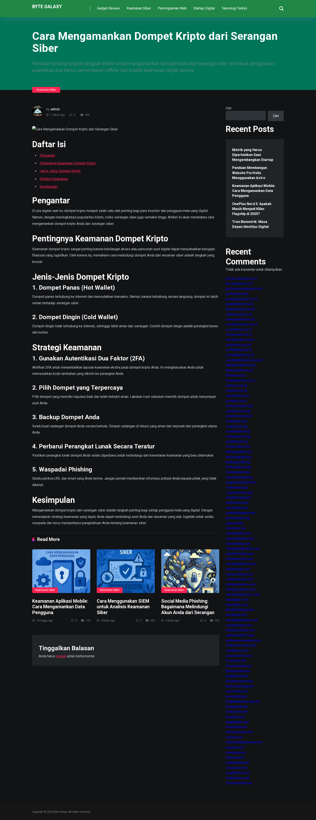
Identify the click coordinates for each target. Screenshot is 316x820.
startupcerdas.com (240, 579)
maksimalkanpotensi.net (244, 742)
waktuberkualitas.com (242, 620)
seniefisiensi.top (238, 411)
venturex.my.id (236, 385)
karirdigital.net (236, 696)
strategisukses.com (241, 589)
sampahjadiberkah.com (243, 549)
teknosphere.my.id (239, 370)
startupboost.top (238, 436)
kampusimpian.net (239, 681)
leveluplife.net (236, 727)
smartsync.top (236, 421)
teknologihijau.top (239, 457)
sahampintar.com (238, 533)
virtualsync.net (236, 768)
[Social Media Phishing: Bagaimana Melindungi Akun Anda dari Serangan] (190, 571)
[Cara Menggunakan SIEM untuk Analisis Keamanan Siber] (126, 571)
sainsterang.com (238, 544)
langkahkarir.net (237, 722)
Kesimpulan (48, 187)
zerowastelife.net (239, 783)
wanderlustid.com (239, 625)
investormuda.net (239, 666)
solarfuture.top (237, 426)
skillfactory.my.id (238, 345)
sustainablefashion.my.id (244, 360)
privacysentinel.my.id (241, 278)
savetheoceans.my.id (241, 324)
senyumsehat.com (239, 574)
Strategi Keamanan (54, 179)
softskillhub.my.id (239, 350)
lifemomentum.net (239, 732)
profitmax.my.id (237, 294)
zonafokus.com (237, 651)
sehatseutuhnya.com (241, 564)
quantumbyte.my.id (239, 304)
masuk (61, 656)
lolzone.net (234, 737)
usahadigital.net (237, 763)
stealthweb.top (237, 442)
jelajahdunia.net (237, 676)
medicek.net (235, 747)
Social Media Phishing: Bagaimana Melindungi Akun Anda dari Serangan (187, 606)
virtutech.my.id (236, 391)
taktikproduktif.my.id (241, 365)
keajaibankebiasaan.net (243, 702)
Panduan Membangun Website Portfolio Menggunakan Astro (249, 173)
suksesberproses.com (243, 594)
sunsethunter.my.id (239, 355)
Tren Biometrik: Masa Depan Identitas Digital (250, 224)
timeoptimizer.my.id (240, 380)
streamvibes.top (238, 447)
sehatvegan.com (238, 569)
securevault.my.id (239, 334)
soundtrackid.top (238, 431)
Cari (229, 108)
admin (55, 109)
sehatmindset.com (239, 559)
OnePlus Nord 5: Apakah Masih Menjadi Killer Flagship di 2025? (251, 209)
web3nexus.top (237, 503)
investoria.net (236, 661)
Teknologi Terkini (234, 8)
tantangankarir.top (239, 452)
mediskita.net (236, 753)
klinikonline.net (237, 712)
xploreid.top (235, 523)
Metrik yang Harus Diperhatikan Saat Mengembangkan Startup (252, 155)
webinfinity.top (236, 508)
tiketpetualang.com (240, 610)
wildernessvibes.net (241, 645)
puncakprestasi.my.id (241, 299)
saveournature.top (239, 406)
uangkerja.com (236, 615)
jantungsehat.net (238, 671)
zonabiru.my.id (236, 401)
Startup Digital (204, 8)
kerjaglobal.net (236, 707)
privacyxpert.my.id (239, 283)
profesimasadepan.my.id (244, 289)
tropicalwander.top (239, 477)
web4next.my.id (237, 396)
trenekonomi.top (238, 472)
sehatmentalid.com (240, 554)
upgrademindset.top (241, 482)
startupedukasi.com (240, 584)
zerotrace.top (236, 528)
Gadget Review (108, 8)
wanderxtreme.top (239, 493)
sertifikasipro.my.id (240, 340)
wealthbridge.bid (238, 498)
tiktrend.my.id (235, 375)
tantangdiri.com (237, 600)
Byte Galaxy (47, 6)
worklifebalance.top (240, 513)
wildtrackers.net (238, 778)
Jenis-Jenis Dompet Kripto (60, 171)
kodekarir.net (235, 717)
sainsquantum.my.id (240, 319)
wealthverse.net (238, 773)
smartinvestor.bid (239, 416)
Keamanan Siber (139, 8)
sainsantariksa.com (240, 538)
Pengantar (47, 155)
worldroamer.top (238, 518)
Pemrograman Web (172, 8)
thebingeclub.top (238, 462)
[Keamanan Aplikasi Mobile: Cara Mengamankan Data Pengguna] (61, 571)
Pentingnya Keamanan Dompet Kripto (68, 163)
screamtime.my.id (239, 329)
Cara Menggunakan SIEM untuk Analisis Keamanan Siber (123, 606)
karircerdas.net (237, 691)
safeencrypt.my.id (239, 314)
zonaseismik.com (239, 656)
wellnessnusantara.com (243, 640)
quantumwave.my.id (240, 309)
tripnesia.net (235, 757)
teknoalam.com (237, 605)
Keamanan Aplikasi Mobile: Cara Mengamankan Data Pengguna (60, 606)
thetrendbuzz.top (238, 467)
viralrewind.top (237, 487)
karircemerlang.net (239, 686)
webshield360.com (240, 635)
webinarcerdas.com (240, 630)
